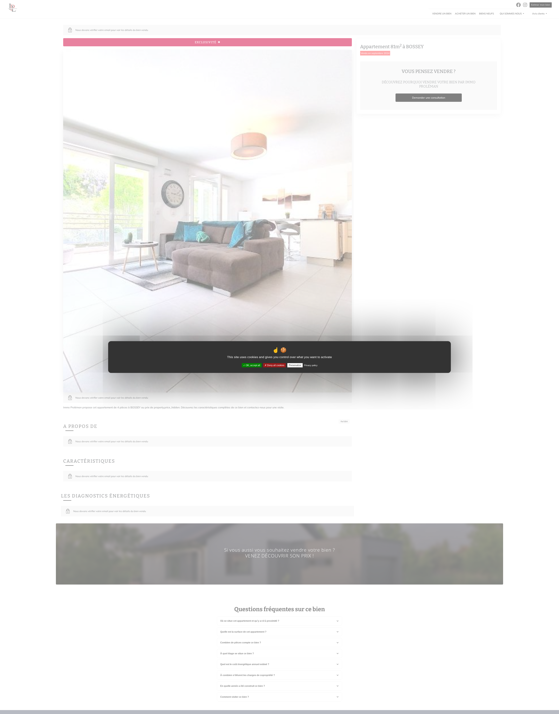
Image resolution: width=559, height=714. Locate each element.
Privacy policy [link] (310, 365)
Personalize (295, 365)
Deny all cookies (275, 365)
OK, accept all (252, 365)
